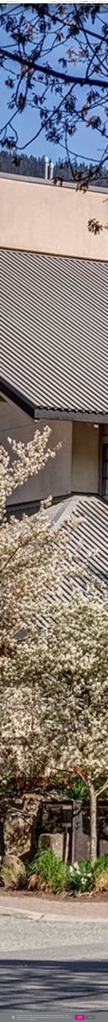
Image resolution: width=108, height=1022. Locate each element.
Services (94, 5)
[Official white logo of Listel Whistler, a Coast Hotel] (8, 6)
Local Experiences (84, 5)
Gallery (104, 5)
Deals (61, 5)
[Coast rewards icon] (84, 1)
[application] (54, 1017)
